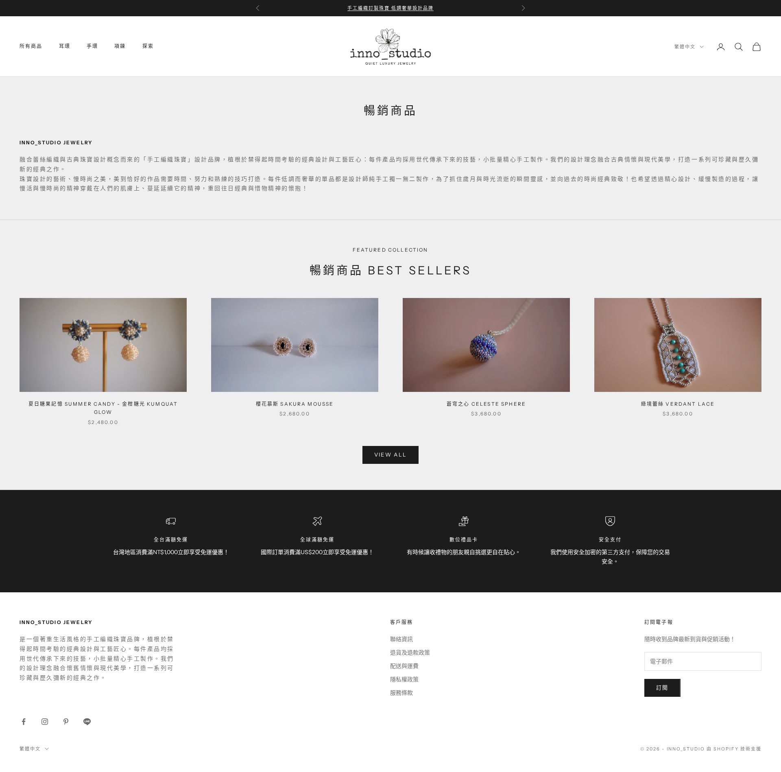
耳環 (64, 46)
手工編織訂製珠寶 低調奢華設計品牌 (390, 8)
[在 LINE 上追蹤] (87, 722)
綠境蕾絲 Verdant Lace (678, 404)
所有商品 (31, 46)
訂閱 (662, 687)
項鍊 (120, 46)
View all (390, 454)
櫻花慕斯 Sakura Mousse (295, 404)
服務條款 (401, 692)
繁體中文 (685, 47)
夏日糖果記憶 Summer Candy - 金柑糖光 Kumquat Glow (103, 408)
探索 (148, 46)
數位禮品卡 (463, 540)
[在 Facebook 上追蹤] (24, 722)
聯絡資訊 (401, 639)
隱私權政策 (404, 679)
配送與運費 (404, 666)
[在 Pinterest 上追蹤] (66, 722)
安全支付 (610, 540)
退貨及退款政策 (410, 652)
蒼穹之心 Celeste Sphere (486, 404)
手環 (92, 46)
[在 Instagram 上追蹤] (45, 722)
